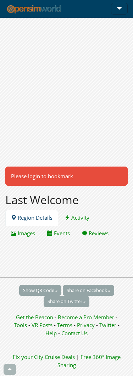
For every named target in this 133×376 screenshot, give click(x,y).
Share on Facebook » (88, 290)
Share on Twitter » (66, 301)
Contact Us (74, 333)
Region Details (34, 217)
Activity (79, 217)
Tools (21, 325)
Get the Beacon (34, 317)
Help (51, 333)
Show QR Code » (40, 290)
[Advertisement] (66, 92)
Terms (65, 325)
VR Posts (43, 325)
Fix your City (28, 356)
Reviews (98, 233)
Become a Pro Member (87, 317)
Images (25, 233)
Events (61, 233)
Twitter (107, 325)
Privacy (86, 325)
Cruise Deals (60, 356)
